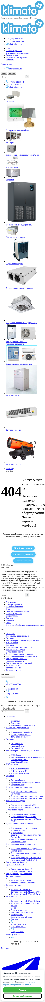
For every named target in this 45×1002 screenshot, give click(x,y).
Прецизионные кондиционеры (19, 225)
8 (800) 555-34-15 (15, 38)
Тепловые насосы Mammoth (23, 883)
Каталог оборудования (23, 554)
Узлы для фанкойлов (19, 737)
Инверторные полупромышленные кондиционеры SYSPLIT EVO (26, 859)
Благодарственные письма (17, 53)
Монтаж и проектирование (17, 611)
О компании (11, 602)
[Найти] (27, 76)
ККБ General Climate (19, 762)
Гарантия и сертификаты (16, 57)
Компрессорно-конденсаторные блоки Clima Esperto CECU (27, 758)
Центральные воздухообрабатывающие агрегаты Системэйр (26, 834)
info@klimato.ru (15, 44)
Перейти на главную (23, 548)
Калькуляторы (12, 55)
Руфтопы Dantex (18, 780)
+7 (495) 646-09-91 (16, 41)
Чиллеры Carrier (18, 746)
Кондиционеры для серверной (19, 364)
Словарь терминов (14, 604)
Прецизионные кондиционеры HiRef (27, 798)
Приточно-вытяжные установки (20, 288)
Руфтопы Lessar (17, 785)
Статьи (9, 609)
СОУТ (8, 623)
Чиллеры (10, 142)
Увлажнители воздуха (15, 237)
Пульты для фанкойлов (20, 734)
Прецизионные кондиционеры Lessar (27, 796)
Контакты (10, 60)
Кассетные (15, 721)
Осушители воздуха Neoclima (23, 817)
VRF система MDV (19, 771)
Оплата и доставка (14, 51)
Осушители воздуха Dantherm (23, 814)
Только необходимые (22, 996)
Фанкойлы (10, 101)
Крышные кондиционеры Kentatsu (25, 782)
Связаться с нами (23, 561)
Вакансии (10, 620)
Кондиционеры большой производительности (16, 343)
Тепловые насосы (13, 395)
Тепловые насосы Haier (21, 880)
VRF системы (12, 167)
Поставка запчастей (14, 607)
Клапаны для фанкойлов (21, 732)
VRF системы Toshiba (20, 773)
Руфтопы (10, 180)
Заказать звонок (7, 64)
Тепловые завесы (13, 430)
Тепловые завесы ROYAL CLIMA (25, 894)
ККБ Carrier (16, 755)
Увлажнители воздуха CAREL (24, 805)
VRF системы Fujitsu (20, 769)
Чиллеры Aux (17, 744)
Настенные (15, 723)
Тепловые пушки (13, 464)
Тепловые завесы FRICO (21, 889)
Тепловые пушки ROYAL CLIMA (25, 901)
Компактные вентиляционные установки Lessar (24, 840)
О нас (8, 48)
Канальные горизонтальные (23, 725)
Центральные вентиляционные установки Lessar (24, 829)
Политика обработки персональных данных (25, 625)
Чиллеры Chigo (17, 748)
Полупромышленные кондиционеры (21, 323)
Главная (9, 469)
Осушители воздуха (14, 264)
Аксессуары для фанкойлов (17, 130)
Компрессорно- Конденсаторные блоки (23, 155)
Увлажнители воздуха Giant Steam (25, 807)
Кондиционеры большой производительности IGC (22, 870)
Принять (22, 990)
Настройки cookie (9, 708)
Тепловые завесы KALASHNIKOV (26, 892)
